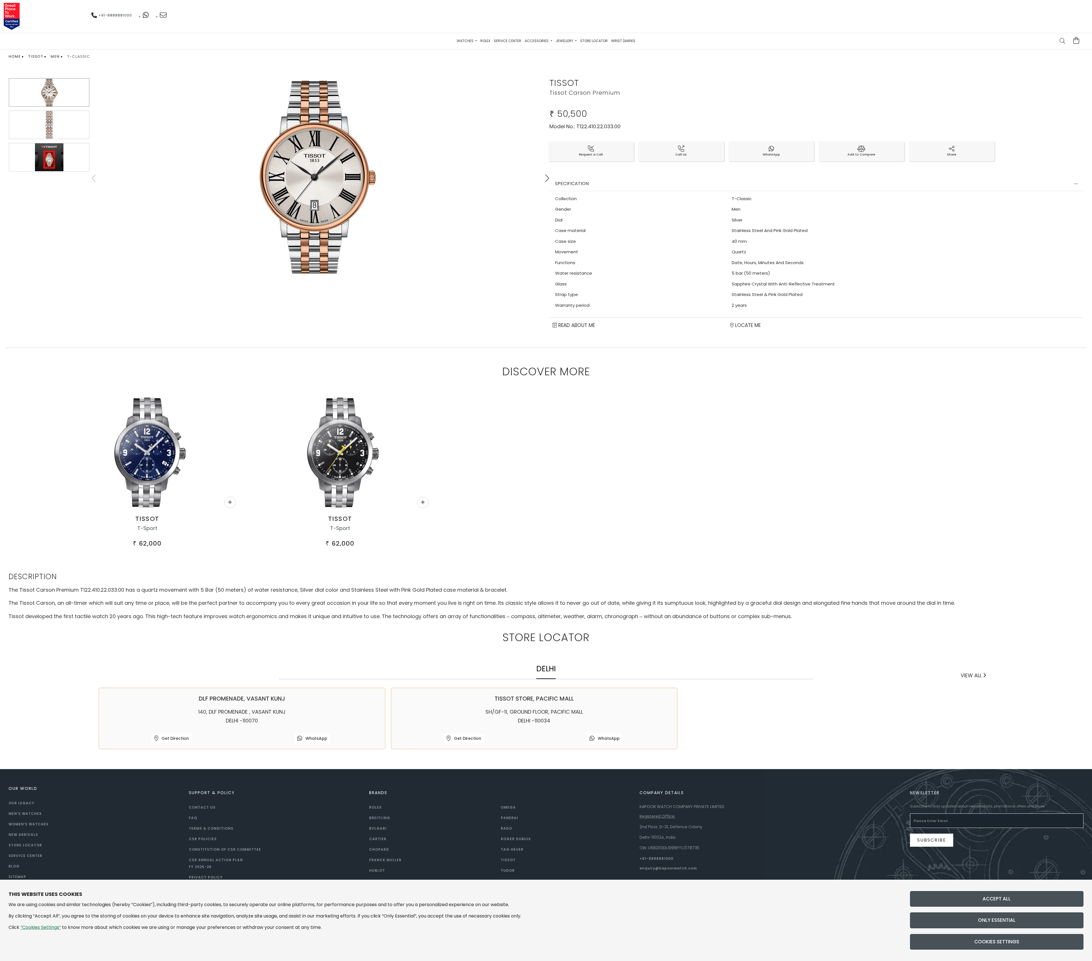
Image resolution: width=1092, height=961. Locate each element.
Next (547, 178)
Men (55, 56)
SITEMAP (17, 876)
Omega (508, 807)
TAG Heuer (512, 849)
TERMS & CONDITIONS (211, 828)
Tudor (508, 870)
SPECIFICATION (572, 183)
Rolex (485, 40)
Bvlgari (378, 828)
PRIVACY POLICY (206, 877)
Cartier (377, 838)
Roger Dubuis (516, 838)
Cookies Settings (996, 941)
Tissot (35, 56)
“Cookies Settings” (40, 927)
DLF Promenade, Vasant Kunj (242, 699)
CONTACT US (202, 807)
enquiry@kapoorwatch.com (668, 868)
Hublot (377, 870)
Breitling (379, 817)
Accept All (997, 898)
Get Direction (174, 738)
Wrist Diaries (623, 40)
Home (15, 56)
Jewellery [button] (565, 40)
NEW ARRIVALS (23, 834)
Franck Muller (385, 860)
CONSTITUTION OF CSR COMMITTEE (225, 849)
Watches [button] (465, 40)
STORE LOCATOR (25, 845)
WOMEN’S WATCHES (29, 824)
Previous (94, 178)
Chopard (379, 849)
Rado (506, 828)
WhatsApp (315, 738)
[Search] (1063, 41)
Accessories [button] (537, 40)
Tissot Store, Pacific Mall (534, 699)
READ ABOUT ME (576, 325)
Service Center (507, 40)
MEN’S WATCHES (25, 813)
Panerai (509, 817)
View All (972, 675)
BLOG (14, 866)
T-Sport (147, 528)
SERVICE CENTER (25, 855)
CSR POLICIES (203, 838)
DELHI (546, 669)
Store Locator (594, 40)
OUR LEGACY (21, 803)
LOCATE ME (747, 325)
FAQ (193, 817)
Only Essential (997, 920)
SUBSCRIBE (931, 840)
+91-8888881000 (114, 15)
